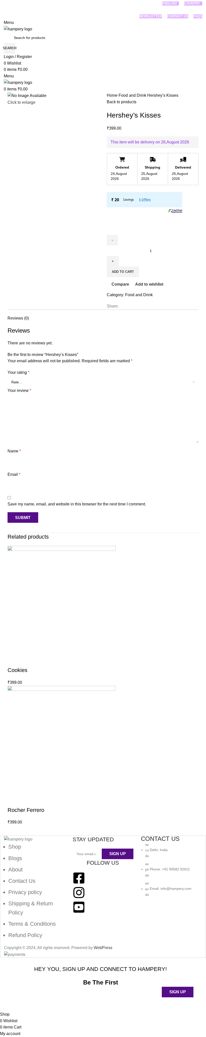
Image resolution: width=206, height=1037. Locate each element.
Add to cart (123, 272)
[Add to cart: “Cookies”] (14, 660)
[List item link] (34, 891)
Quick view (27, 660)
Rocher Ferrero (26, 810)
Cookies (17, 670)
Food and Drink (133, 95)
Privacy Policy (132, 1000)
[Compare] (41, 660)
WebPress (103, 948)
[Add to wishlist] (54, 660)
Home (113, 95)
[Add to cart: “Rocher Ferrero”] (14, 800)
